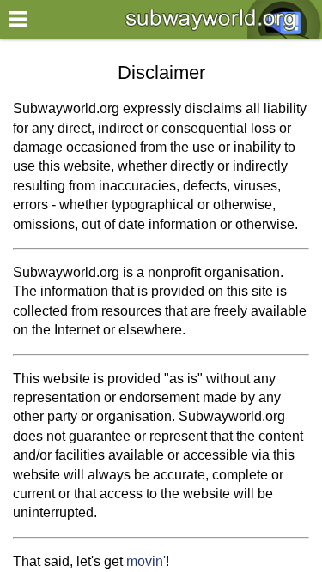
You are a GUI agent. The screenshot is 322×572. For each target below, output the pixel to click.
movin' (146, 561)
